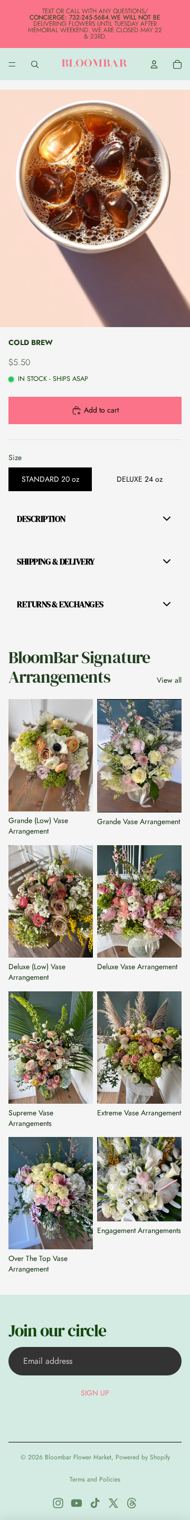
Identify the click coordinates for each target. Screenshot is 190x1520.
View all (169, 680)
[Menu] (12, 64)
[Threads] (132, 1503)
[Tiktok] (95, 1503)
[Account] (154, 64)
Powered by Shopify (143, 1457)
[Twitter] (113, 1503)
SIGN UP (95, 1393)
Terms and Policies (95, 1479)
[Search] (34, 64)
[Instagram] (58, 1503)
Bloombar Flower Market (78, 1457)
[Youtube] (76, 1503)
